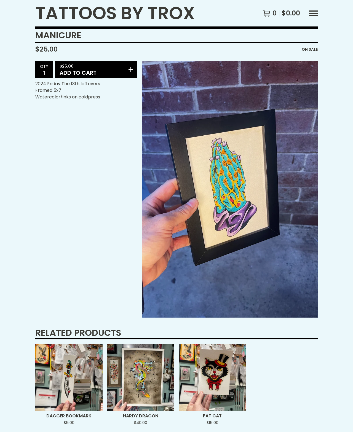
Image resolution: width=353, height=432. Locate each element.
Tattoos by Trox (115, 13)
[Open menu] (313, 13)
